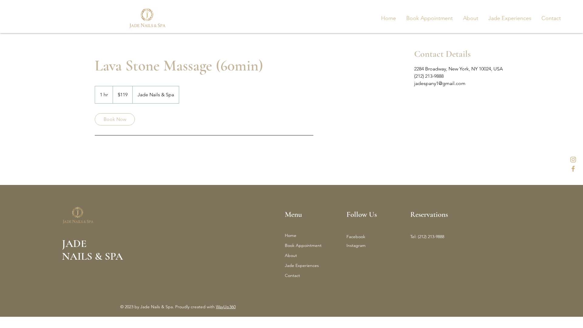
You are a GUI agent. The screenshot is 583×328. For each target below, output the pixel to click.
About (291, 255)
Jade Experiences (302, 265)
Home (290, 235)
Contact (292, 275)
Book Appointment (303, 245)
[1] (573, 159)
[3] (573, 169)
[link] (115, 119)
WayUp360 (226, 306)
